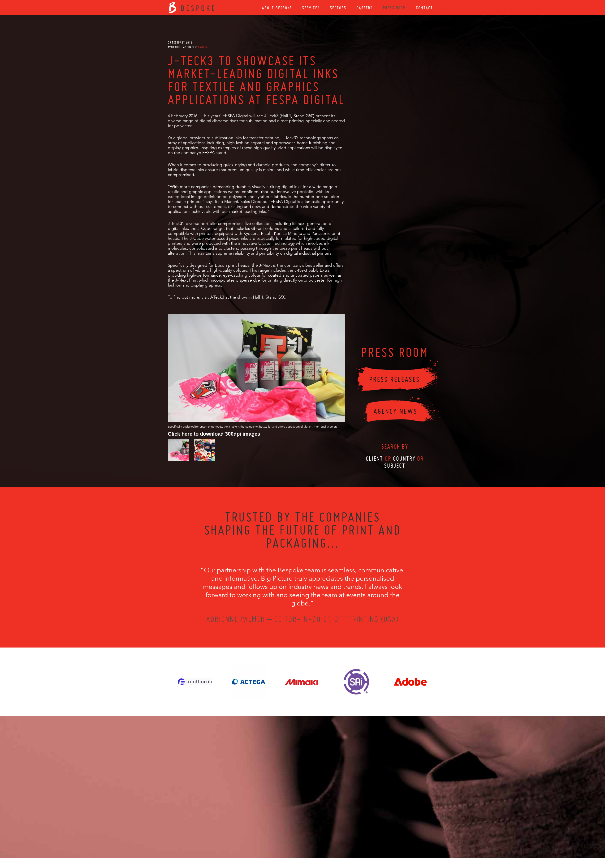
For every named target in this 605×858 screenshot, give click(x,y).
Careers (364, 7)
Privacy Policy (290, 832)
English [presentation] (203, 47)
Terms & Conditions (311, 832)
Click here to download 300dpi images (214, 433)
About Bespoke (277, 7)
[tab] (203, 47)
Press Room (394, 7)
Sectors (338, 7)
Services (311, 7)
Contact (424, 7)
